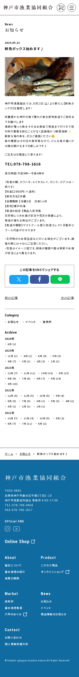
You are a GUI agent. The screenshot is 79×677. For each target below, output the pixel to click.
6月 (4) (42, 356)
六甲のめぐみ (13, 614)
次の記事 (67, 298)
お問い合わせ (13, 637)
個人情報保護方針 (16, 644)
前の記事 (11, 298)
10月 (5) (45, 395)
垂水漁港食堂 (13, 608)
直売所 (47, 322)
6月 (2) (42, 423)
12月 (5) (13, 395)
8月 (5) (12, 401)
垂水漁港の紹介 (15, 572)
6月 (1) (12, 344)
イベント (31, 322)
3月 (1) (26, 361)
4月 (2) (70, 401)
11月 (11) (29, 373)
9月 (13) (64, 373)
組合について (13, 565)
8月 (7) (12, 423)
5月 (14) (56, 378)
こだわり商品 (49, 565)
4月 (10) (13, 383)
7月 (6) (26, 378)
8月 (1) (28, 356)
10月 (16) (47, 373)
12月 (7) (13, 373)
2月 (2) (41, 361)
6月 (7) (41, 378)
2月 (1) (26, 406)
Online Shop (17, 541)
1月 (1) (55, 361)
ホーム (9, 454)
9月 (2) (60, 418)
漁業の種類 (12, 578)
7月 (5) (26, 401)
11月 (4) (29, 418)
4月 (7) (12, 361)
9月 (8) (60, 395)
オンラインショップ (52, 572)
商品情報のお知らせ (54, 614)
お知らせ (13, 322)
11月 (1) (13, 356)
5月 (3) (57, 356)
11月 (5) (29, 395)
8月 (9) (12, 378)
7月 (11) (27, 423)
